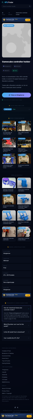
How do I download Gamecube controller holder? (13, 308)
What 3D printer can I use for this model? (14, 325)
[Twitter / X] (17, 407)
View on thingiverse (17, 95)
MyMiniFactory (6, 382)
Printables (4, 377)
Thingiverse (5, 369)
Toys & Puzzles (6, 360)
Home (3, 14)
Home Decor (5, 358)
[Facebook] (15, 407)
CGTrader (4, 379)
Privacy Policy (5, 391)
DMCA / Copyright (7, 393)
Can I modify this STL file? (12, 338)
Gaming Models (6, 363)
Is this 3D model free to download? (14, 332)
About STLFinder (6, 388)
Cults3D (4, 372)
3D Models (10, 13)
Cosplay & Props (6, 351)
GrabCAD (4, 374)
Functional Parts (6, 355)
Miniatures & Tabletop (8, 353)
